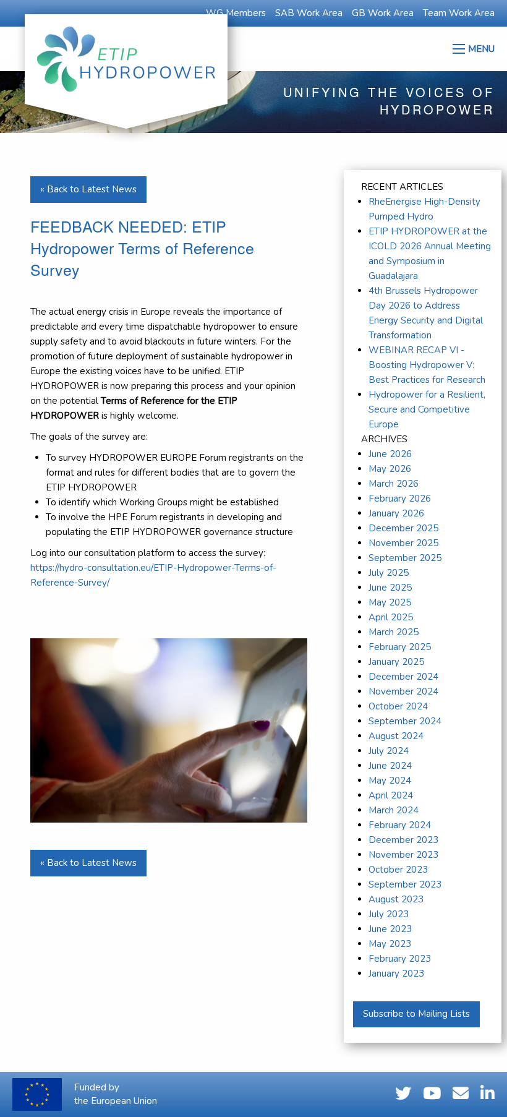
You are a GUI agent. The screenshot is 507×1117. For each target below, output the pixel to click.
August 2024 (396, 736)
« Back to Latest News (88, 189)
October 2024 (398, 706)
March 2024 (394, 810)
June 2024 (390, 766)
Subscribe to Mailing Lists (416, 1014)
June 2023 (390, 929)
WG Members (236, 13)
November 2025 (403, 543)
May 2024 (390, 780)
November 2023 (403, 855)
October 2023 (398, 869)
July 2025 (389, 573)
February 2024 (400, 825)
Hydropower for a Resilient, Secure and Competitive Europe (427, 409)
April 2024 (391, 795)
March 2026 (394, 483)
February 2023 (400, 958)
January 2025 (396, 662)
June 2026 (390, 454)
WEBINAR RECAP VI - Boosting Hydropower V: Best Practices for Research (427, 365)
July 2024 (389, 751)
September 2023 (405, 884)
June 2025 (390, 587)
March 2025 (394, 632)
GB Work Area (383, 13)
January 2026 (396, 513)
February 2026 (400, 498)
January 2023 (396, 973)
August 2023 (396, 899)
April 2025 (391, 617)
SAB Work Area (309, 13)
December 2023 (403, 840)
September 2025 (405, 558)
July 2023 (389, 914)
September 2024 (405, 721)
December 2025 (403, 528)
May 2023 (390, 944)
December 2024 (403, 676)
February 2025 (400, 647)
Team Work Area (459, 13)
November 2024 (403, 691)
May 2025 (390, 602)
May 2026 (390, 469)
